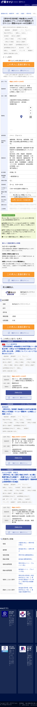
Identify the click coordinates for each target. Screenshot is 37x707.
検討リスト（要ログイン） (20, 70)
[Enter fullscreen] (30, 117)
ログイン (27, 5)
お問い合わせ (25, 705)
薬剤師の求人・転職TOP (7, 13)
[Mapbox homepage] (11, 131)
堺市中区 (28, 13)
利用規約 (21, 703)
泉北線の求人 (23, 549)
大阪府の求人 (23, 542)
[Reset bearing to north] (30, 113)
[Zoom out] (30, 110)
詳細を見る (18, 392)
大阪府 (22, 13)
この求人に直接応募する (18, 64)
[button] (21, 117)
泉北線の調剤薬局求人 (25, 559)
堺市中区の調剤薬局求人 (26, 555)
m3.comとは (34, 705)
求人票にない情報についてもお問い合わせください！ (22, 197)
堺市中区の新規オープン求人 (26, 579)
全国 (17, 13)
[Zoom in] (30, 107)
